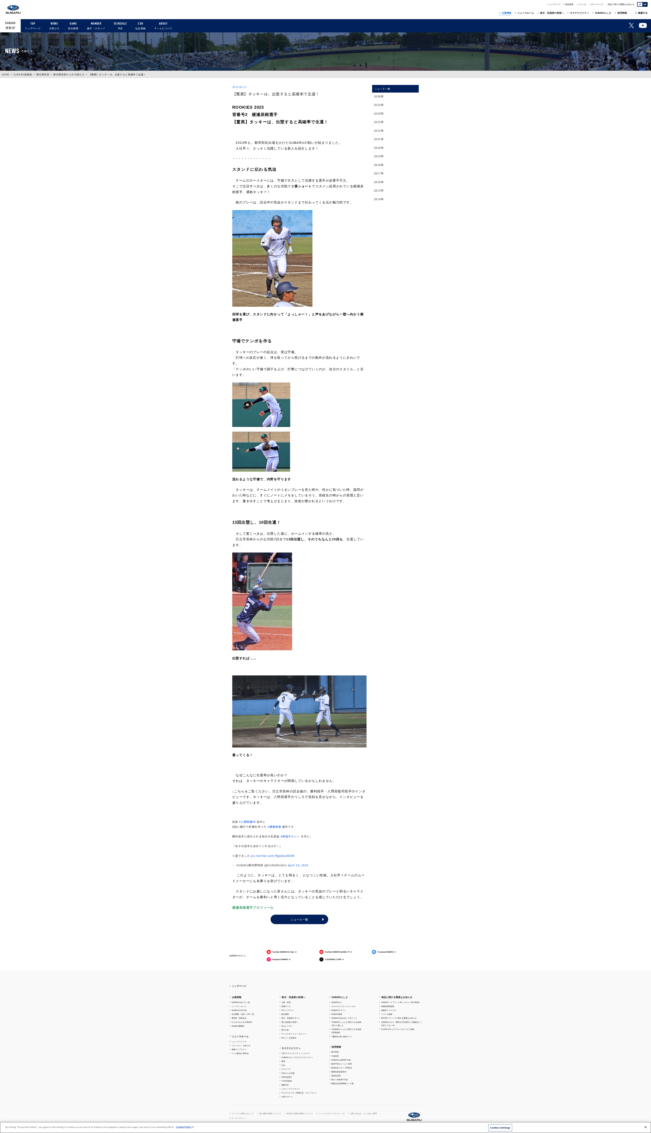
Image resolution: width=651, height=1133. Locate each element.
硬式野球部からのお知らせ (69, 74)
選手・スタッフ (96, 26)
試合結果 (73, 26)
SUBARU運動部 (22, 74)
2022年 (379, 131)
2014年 (379, 199)
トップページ (33, 26)
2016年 (379, 182)
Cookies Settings (500, 1127)
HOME (5, 74)
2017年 (379, 173)
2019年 (379, 156)
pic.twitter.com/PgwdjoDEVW (272, 856)
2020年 (379, 148)
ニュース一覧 (299, 919)
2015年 (379, 190)
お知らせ (54, 26)
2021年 (379, 139)
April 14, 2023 (298, 865)
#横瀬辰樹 (274, 827)
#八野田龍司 (247, 822)
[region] (325, 1127)
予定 (120, 26)
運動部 (10, 26)
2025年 (379, 105)
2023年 (379, 122)
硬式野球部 (42, 74)
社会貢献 (140, 26)
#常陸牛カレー (290, 836)
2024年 (379, 113)
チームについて (163, 26)
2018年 (379, 165)
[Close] (645, 1127)
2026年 (379, 96)
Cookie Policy (183, 1127)
